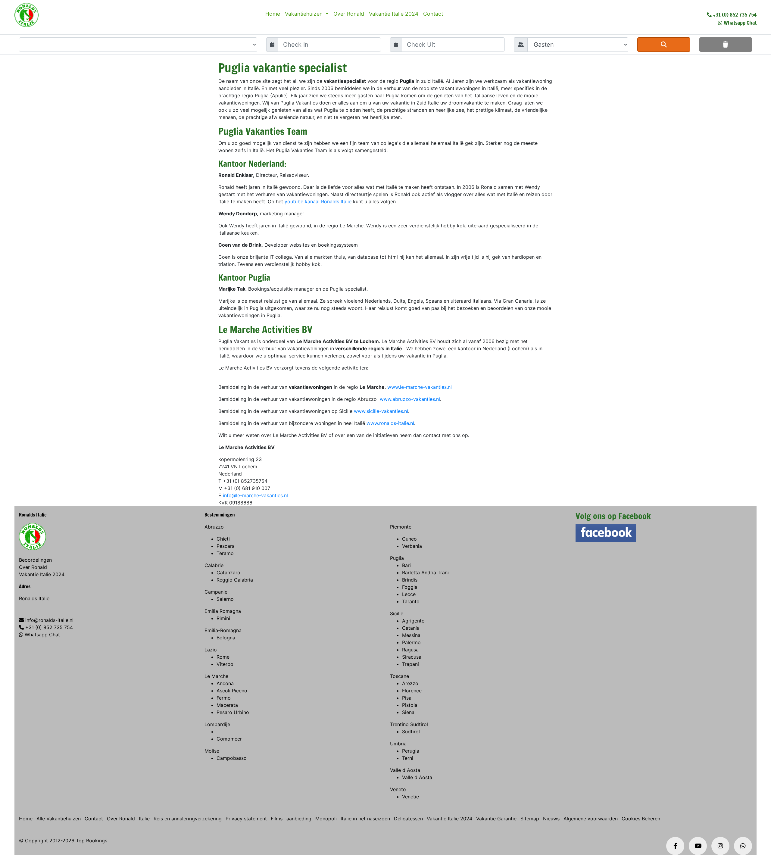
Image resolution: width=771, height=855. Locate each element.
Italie (144, 819)
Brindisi (410, 580)
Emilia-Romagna (223, 630)
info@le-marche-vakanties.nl (255, 495)
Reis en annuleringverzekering (188, 819)
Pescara (226, 546)
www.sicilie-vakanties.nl (381, 411)
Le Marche (216, 676)
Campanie (215, 592)
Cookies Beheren (641, 819)
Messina (411, 635)
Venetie (410, 797)
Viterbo (225, 664)
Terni (407, 758)
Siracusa (411, 657)
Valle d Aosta (405, 770)
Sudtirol (411, 732)
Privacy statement (246, 819)
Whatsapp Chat (740, 23)
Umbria (398, 744)
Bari (406, 565)
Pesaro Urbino (233, 712)
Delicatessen (408, 819)
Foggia (409, 587)
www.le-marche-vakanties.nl (419, 387)
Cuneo (409, 539)
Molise (211, 751)
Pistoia (409, 705)
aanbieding (298, 819)
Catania (411, 628)
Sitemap (529, 819)
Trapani (410, 664)
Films (276, 819)
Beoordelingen (35, 560)
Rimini (223, 618)
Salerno (225, 599)
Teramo (225, 553)
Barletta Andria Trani (425, 572)
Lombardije (217, 724)
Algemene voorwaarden (590, 819)
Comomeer (229, 739)
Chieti (223, 539)
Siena (408, 712)
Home (272, 14)
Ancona (225, 683)
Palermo (411, 642)
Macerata (227, 705)
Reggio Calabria (235, 580)
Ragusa (410, 650)
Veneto (398, 789)
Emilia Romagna (222, 611)
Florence (412, 691)
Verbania (412, 546)
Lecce (409, 594)
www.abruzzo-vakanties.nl (410, 399)
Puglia (397, 558)
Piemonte (400, 527)
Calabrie (213, 565)
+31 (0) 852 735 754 (735, 14)
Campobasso (232, 758)
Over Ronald (348, 14)
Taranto (411, 601)
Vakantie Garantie (496, 819)
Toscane (399, 676)
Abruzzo (214, 527)
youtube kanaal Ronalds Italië (318, 201)
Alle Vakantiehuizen (58, 819)
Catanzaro (228, 572)
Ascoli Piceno (232, 691)
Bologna (226, 638)
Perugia (410, 751)
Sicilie (396, 613)
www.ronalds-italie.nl (390, 423)
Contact (433, 14)
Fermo (224, 698)
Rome (223, 657)
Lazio (210, 650)
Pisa (406, 698)
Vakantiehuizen (304, 14)
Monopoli (326, 819)
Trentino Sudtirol (409, 724)
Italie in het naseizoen (365, 819)
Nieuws (551, 819)
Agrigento (413, 621)
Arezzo (410, 683)
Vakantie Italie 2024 (393, 14)
